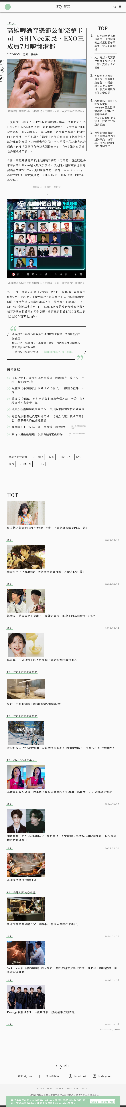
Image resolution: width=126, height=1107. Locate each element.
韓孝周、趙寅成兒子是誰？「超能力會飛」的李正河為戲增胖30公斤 (51, 616)
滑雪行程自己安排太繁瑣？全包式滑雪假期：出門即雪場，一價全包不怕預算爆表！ (61, 748)
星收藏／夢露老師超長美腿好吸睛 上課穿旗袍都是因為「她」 (48, 528)
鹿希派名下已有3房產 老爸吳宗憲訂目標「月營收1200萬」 (46, 572)
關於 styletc (25, 1076)
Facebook (80, 1076)
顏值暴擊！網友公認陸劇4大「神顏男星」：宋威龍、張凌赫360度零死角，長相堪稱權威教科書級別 (61, 838)
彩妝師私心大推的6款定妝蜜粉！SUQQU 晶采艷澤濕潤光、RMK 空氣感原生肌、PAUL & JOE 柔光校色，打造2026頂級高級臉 (105, 113)
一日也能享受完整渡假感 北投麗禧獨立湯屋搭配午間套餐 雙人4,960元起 (105, 43)
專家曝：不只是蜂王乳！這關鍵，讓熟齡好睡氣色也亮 (42, 660)
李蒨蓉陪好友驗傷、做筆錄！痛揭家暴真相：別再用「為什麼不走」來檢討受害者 (59, 792)
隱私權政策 (76, 1100)
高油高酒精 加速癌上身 (22, 880)
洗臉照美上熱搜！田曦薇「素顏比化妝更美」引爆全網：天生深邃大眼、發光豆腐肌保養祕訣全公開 (104, 84)
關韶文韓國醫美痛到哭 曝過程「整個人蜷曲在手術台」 (43, 924)
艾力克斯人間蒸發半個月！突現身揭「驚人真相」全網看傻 (104, 62)
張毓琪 (34, 54)
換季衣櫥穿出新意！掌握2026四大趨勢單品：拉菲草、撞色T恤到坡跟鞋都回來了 (105, 139)
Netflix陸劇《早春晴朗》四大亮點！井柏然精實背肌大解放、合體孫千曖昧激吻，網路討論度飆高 (62, 970)
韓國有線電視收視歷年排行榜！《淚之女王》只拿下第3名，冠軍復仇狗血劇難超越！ (47, 418)
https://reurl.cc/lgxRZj (59, 351)
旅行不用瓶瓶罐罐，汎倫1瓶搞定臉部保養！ (35, 704)
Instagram (105, 1076)
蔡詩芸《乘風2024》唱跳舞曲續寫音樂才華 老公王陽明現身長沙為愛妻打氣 (48, 401)
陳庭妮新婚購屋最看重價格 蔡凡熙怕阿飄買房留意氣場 (48, 409)
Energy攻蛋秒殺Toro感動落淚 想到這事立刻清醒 (41, 1012)
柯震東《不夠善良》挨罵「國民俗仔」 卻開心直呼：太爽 (48, 390)
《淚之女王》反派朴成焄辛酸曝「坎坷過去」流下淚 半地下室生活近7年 (48, 380)
